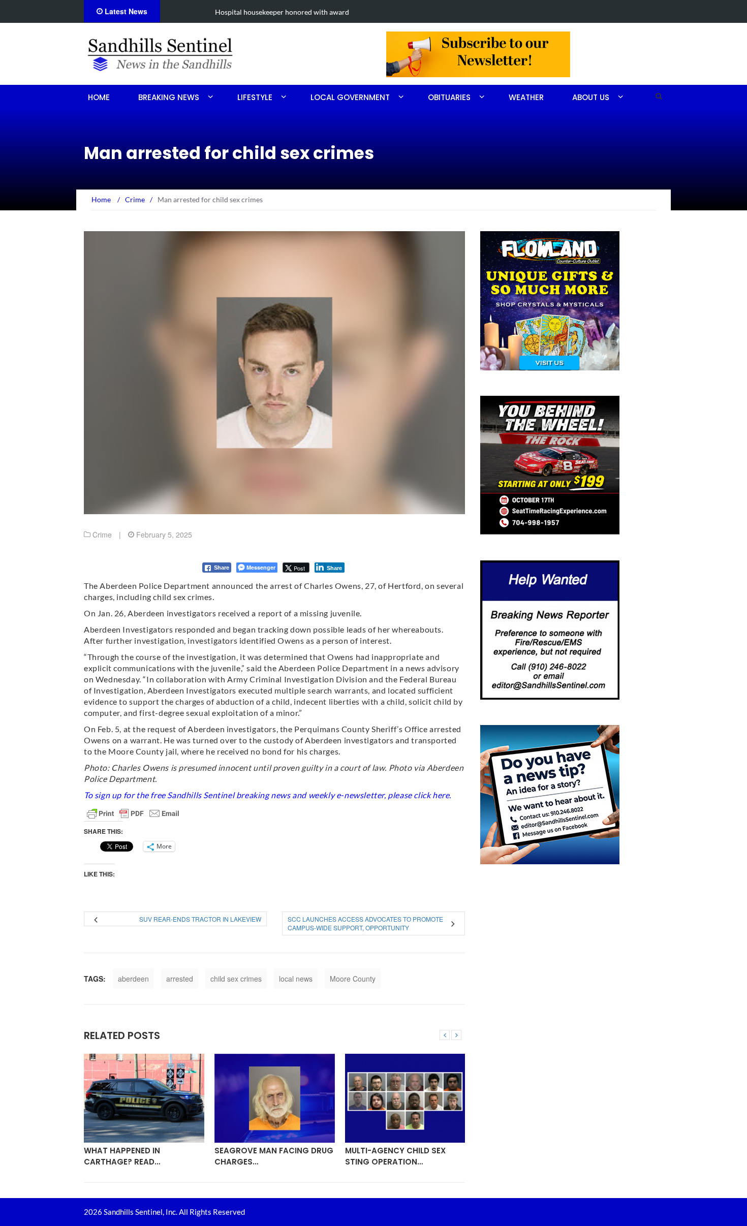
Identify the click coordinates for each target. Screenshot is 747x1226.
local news (296, 978)
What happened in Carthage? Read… (122, 1156)
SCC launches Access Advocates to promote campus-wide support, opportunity (365, 923)
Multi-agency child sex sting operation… (395, 1156)
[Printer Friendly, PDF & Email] (133, 813)
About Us (590, 97)
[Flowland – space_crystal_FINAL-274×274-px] (549, 300)
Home (99, 97)
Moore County (353, 978)
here (440, 795)
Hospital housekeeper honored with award (236, 12)
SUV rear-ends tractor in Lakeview (200, 919)
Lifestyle (254, 97)
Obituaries (449, 97)
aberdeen (133, 978)
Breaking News (168, 97)
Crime (102, 534)
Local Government (350, 97)
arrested (179, 978)
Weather (526, 97)
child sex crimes (236, 978)
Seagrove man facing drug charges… (273, 1156)
